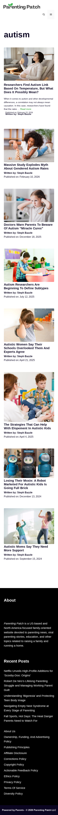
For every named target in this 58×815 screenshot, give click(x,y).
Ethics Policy (12, 776)
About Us (9, 731)
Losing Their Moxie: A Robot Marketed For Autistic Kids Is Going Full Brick (25, 484)
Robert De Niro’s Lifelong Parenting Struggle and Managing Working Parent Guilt (28, 686)
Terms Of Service (14, 788)
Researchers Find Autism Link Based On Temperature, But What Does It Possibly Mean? (28, 88)
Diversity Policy (13, 793)
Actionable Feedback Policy (21, 770)
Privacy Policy (12, 782)
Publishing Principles (17, 747)
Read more (25, 109)
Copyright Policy (14, 764)
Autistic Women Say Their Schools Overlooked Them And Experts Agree (26, 348)
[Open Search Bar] (43, 14)
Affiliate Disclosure (15, 753)
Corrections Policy (15, 758)
